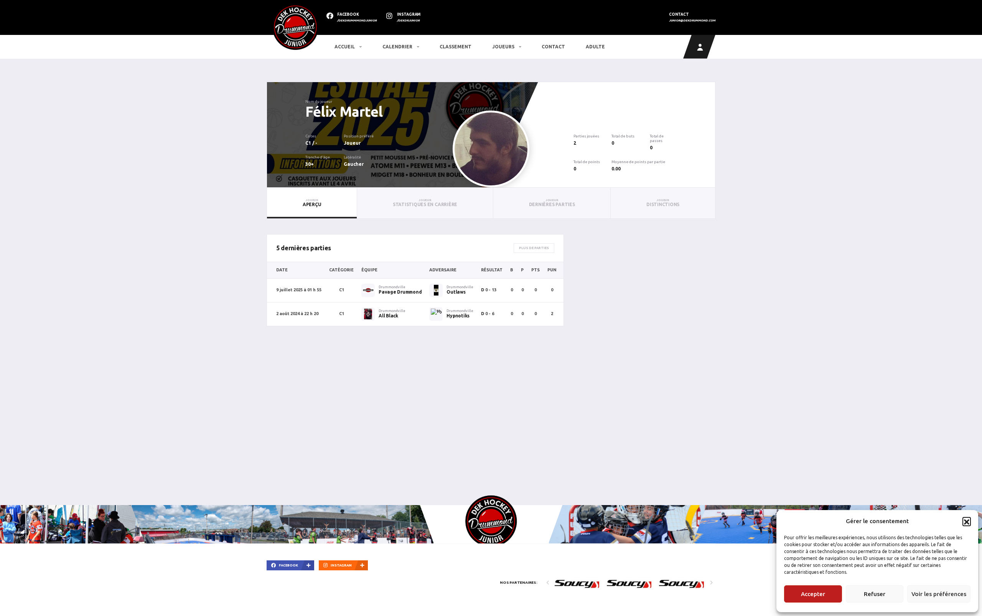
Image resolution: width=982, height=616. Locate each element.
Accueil (345, 46)
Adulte (595, 46)
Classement (455, 46)
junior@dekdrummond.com (692, 20)
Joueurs (504, 46)
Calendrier (398, 46)
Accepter (813, 594)
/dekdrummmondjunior (357, 20)
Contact (553, 46)
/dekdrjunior (408, 20)
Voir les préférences (938, 594)
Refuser (874, 594)
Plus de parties (534, 248)
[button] (966, 521)
